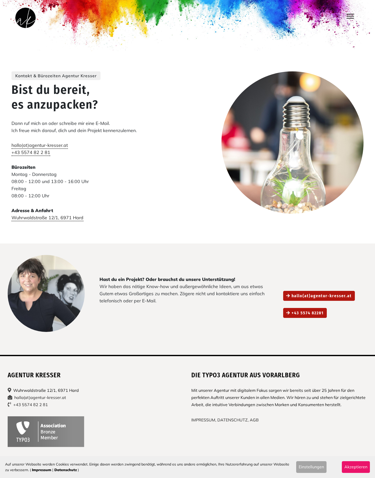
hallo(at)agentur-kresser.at (39, 145)
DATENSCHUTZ (232, 419)
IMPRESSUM (203, 419)
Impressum (41, 470)
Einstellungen (311, 466)
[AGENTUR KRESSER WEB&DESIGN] (25, 18)
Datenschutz (65, 470)
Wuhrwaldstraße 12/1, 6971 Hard (47, 217)
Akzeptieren (355, 466)
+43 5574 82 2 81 (30, 152)
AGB (254, 419)
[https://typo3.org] (46, 431)
